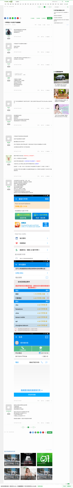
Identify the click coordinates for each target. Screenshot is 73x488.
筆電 (13, 4)
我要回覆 (49, 18)
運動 (40, 4)
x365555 (8, 121)
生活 (45, 4)
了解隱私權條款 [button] (40, 486)
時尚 (38, 4)
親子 (35, 4)
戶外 (43, 4)
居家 (33, 4)
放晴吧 (8, 77)
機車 (25, 4)
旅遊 (48, 4)
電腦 (15, 4)
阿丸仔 (8, 107)
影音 (20, 4)
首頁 (5, 4)
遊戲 (30, 4)
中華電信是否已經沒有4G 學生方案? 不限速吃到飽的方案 (61, 20)
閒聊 (53, 4)
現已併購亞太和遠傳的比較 (58, 17)
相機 (10, 4)
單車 (28, 4)
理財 (50, 4)
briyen (8, 35)
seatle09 (8, 49)
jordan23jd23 (8, 161)
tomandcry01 (8, 411)
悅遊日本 (61, 4)
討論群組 (17, 1)
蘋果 (18, 4)
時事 (55, 4)
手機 (8, 4)
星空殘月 (8, 142)
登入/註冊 (67, 1)
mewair (8, 63)
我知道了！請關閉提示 (67, 486)
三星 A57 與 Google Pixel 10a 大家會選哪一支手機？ (61, 13)
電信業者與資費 (11, 6)
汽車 (23, 4)
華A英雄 (8, 186)
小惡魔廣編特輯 (59, 71)
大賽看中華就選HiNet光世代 (58, 22)
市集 (58, 4)
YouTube (65, 4)
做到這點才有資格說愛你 (58, 15)
